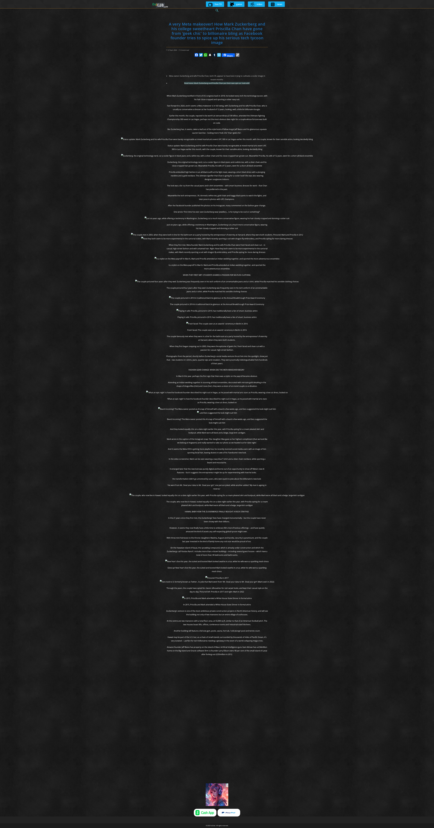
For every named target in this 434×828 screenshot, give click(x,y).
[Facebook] (196, 55)
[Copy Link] (237, 55)
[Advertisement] (217, 64)
